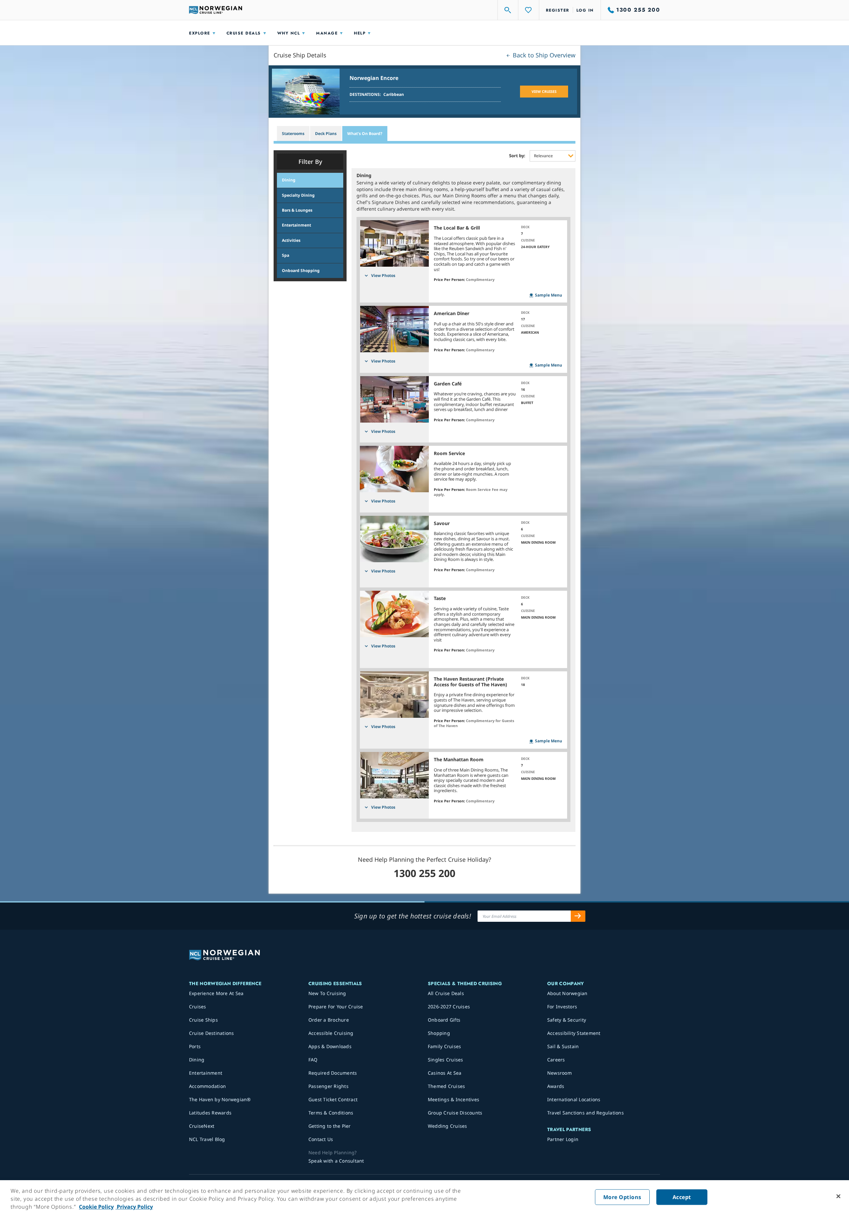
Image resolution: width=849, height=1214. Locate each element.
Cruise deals (244, 33)
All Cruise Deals (446, 993)
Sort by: (517, 156)
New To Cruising (327, 993)
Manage (327, 33)
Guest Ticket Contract (333, 1099)
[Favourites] (528, 10)
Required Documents (332, 1073)
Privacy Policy (134, 1206)
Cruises (197, 1006)
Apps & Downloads (330, 1046)
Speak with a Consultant (336, 1161)
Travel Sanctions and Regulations (585, 1113)
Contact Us (320, 1139)
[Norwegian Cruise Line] (215, 10)
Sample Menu (548, 295)
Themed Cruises (446, 1086)
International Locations (574, 1099)
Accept (682, 1197)
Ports (195, 1046)
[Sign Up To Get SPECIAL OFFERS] (578, 916)
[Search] (508, 10)
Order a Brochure (328, 1020)
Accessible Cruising (331, 1033)
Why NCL (288, 33)
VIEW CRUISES (544, 91)
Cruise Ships (203, 1020)
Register (557, 10)
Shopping (439, 1033)
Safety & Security (566, 1020)
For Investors (562, 1006)
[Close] (838, 1196)
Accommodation (207, 1086)
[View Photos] (394, 243)
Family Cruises (444, 1046)
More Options (622, 1197)
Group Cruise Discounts (455, 1113)
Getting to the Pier (329, 1126)
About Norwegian (567, 993)
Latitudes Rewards (210, 1113)
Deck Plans (326, 133)
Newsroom (559, 1073)
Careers (556, 1059)
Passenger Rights (328, 1086)
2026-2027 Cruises (449, 1006)
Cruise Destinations (211, 1033)
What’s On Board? (364, 133)
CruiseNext (202, 1126)
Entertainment (205, 1073)
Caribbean (393, 94)
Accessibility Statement (574, 1033)
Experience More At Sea (216, 993)
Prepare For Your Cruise (335, 1006)
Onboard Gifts (444, 1020)
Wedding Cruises (447, 1126)
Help (359, 33)
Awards (555, 1086)
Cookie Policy (96, 1206)
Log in (585, 10)
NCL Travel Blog (207, 1139)
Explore (199, 33)
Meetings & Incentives (453, 1099)
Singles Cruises (445, 1059)
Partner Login (562, 1139)
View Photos (383, 275)
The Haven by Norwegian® (220, 1099)
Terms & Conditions (331, 1113)
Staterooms (293, 133)
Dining (197, 1059)
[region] (424, 1197)
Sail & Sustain (563, 1046)
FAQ (313, 1059)
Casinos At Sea (445, 1073)
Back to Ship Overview (543, 55)
